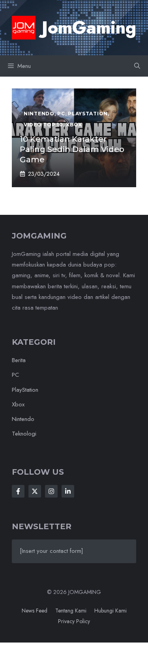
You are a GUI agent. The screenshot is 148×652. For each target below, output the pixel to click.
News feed (34, 610)
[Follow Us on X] (34, 491)
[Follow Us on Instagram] (51, 491)
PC (15, 374)
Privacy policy (74, 621)
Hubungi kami (110, 610)
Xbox (18, 404)
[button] (137, 66)
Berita (19, 360)
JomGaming (89, 27)
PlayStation (25, 389)
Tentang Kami (70, 610)
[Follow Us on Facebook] (18, 491)
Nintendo (23, 419)
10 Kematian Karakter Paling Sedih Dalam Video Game (72, 149)
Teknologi (24, 433)
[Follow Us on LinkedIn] (68, 491)
